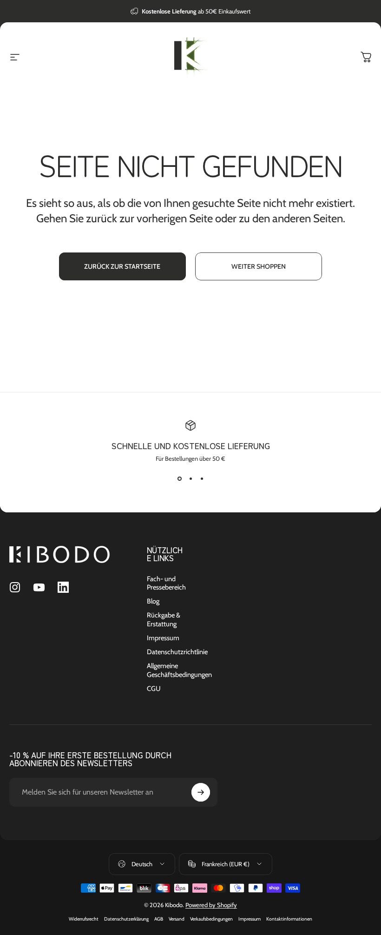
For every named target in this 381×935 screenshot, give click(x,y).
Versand (176, 919)
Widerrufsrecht (84, 919)
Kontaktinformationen (289, 919)
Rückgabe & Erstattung (163, 619)
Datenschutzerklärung (126, 919)
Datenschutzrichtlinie (177, 652)
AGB (158, 919)
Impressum (163, 638)
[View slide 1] (179, 478)
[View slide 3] (201, 478)
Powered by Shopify (211, 904)
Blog (153, 601)
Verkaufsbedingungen (211, 919)
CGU (154, 688)
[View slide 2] (190, 478)
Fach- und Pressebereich (166, 583)
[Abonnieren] (200, 792)
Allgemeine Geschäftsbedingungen (179, 670)
